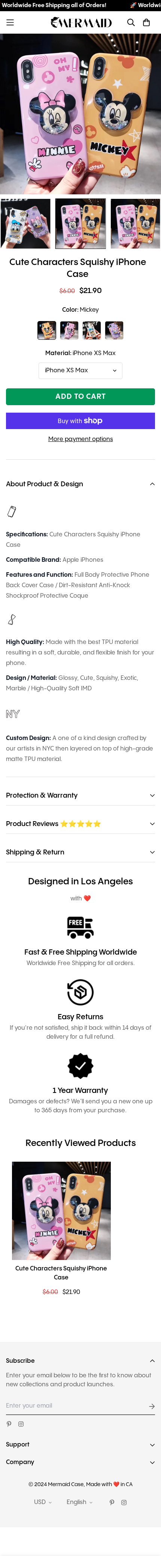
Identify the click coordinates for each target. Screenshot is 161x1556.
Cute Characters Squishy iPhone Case (61, 1273)
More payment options (80, 439)
